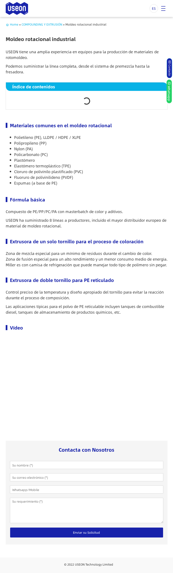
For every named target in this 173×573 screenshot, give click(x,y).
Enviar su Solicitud (86, 532)
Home (14, 24)
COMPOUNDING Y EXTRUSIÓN (42, 24)
